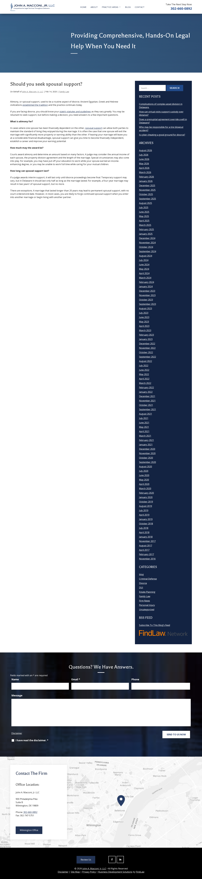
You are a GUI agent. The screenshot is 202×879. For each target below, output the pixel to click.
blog (141, 574)
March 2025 (145, 225)
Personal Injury (147, 605)
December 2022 (147, 343)
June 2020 (144, 475)
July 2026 (143, 154)
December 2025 (147, 185)
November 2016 (147, 558)
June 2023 (144, 317)
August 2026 (145, 150)
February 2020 (146, 492)
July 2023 (143, 312)
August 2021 (145, 413)
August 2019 (145, 506)
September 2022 (147, 356)
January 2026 (146, 181)
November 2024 (147, 242)
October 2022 (146, 352)
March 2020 (145, 488)
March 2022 (145, 383)
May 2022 (144, 374)
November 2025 (147, 189)
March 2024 (145, 277)
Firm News (144, 600)
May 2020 (144, 479)
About (94, 7)
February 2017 (146, 554)
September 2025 (147, 198)
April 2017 (144, 549)
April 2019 (144, 514)
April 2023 (144, 326)
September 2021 (147, 409)
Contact (139, 7)
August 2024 (145, 255)
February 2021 (146, 440)
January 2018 (146, 536)
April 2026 (144, 167)
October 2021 (146, 405)
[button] (199, 859)
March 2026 (145, 172)
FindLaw (140, 871)
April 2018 (144, 532)
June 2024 (144, 264)
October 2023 (146, 299)
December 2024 (147, 238)
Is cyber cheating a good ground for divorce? (162, 134)
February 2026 (146, 176)
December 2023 (147, 290)
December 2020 (147, 448)
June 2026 (144, 159)
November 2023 (147, 295)
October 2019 (146, 501)
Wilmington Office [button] (29, 830)
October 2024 (146, 246)
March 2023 (145, 330)
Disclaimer (16, 733)
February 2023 (146, 334)
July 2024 (143, 260)
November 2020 (147, 453)
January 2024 (146, 286)
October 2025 (146, 194)
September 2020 (147, 462)
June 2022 (144, 369)
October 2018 (146, 523)
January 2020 (146, 497)
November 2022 (147, 347)
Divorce (143, 583)
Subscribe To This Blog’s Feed (154, 625)
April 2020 (144, 484)
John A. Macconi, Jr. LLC (32, 91)
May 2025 (144, 216)
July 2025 (143, 207)
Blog (128, 7)
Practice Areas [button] (110, 7)
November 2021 (147, 400)
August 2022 (145, 361)
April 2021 (144, 431)
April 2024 (144, 273)
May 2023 (144, 321)
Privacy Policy (89, 871)
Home (83, 7)
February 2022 (146, 387)
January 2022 (146, 391)
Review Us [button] (86, 859)
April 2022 (144, 378)
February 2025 (146, 229)
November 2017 (147, 541)
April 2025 (144, 220)
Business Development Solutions (115, 871)
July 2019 (143, 510)
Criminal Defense (148, 578)
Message (16, 695)
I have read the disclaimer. (32, 740)
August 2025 (145, 203)
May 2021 (144, 427)
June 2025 (144, 211)
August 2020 (145, 466)
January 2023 (146, 339)
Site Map (75, 871)
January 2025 (146, 233)
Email (75, 679)
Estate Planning (147, 591)
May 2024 (144, 268)
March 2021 (145, 435)
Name (15, 679)
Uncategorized (146, 609)
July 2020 (143, 470)
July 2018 (143, 528)
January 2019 (146, 519)
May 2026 (144, 163)
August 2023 (145, 308)
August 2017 (145, 545)
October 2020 (146, 457)
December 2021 (147, 396)
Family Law (64, 91)
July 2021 (143, 418)
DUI (141, 587)
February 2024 (146, 282)
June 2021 (144, 422)
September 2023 (147, 304)
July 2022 (143, 365)
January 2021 (146, 444)
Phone (135, 679)
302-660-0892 (181, 8)
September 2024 (147, 251)
